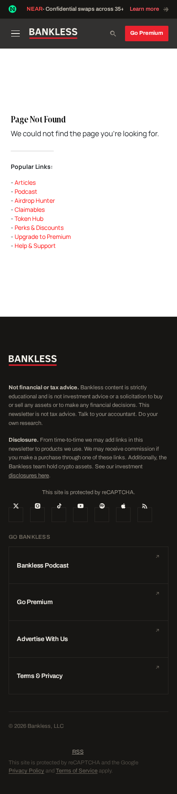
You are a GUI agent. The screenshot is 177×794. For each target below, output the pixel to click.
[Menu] (16, 33)
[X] (16, 514)
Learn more (144, 9)
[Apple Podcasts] (123, 514)
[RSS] (144, 514)
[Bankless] (53, 33)
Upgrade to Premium (43, 236)
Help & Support (35, 245)
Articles (25, 182)
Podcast (26, 191)
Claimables (30, 209)
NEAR (35, 9)
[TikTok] (59, 514)
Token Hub (29, 218)
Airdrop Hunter (35, 200)
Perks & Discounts (39, 227)
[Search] (113, 33)
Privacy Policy (26, 771)
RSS (78, 752)
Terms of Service (77, 771)
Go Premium (146, 33)
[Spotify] (102, 514)
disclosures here (29, 476)
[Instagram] (37, 514)
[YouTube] (80, 514)
